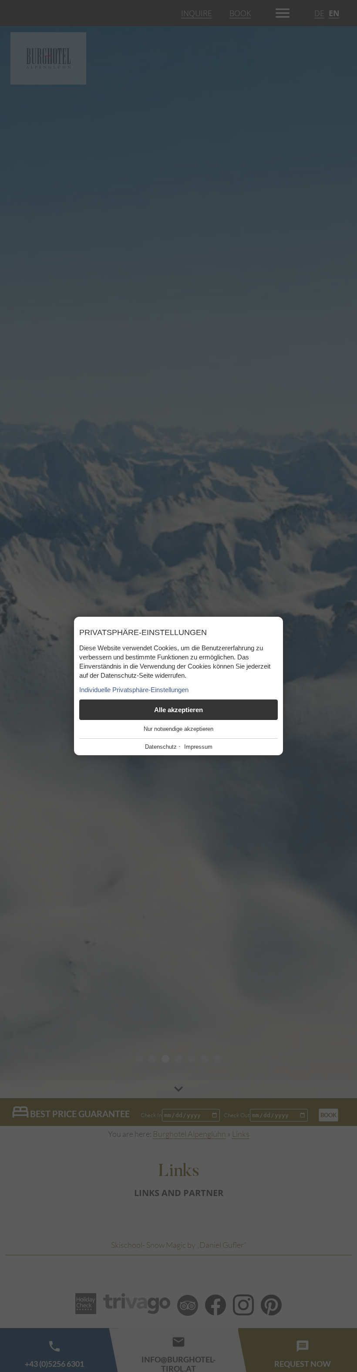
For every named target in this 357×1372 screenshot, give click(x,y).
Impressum (198, 746)
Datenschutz (161, 746)
